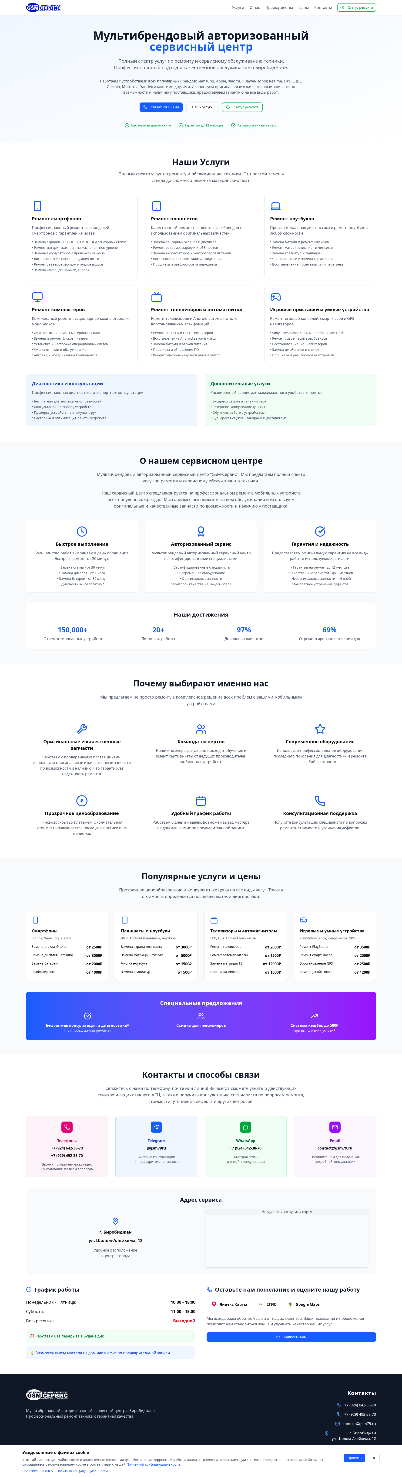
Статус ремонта (360, 7)
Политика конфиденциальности (82, 1471)
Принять (355, 1458)
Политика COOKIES (37, 1471)
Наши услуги (202, 107)
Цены (304, 7)
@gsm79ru (156, 1148)
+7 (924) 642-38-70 (67, 1148)
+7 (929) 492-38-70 (67, 1155)
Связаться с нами (165, 107)
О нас (255, 7)
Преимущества (279, 7)
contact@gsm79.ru (335, 1148)
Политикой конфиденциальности (153, 1464)
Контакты (323, 7)
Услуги (238, 7)
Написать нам (295, 1337)
